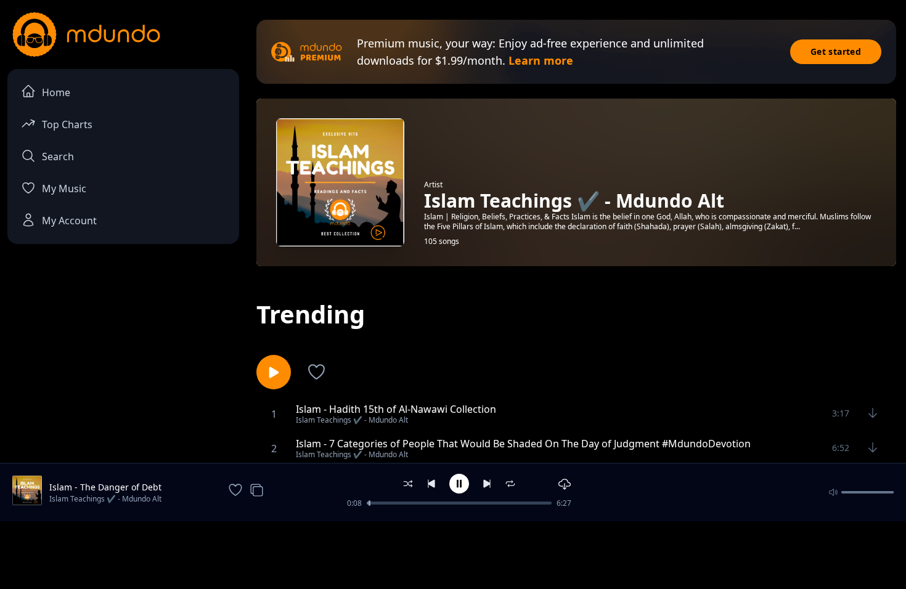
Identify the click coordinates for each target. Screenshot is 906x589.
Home (56, 92)
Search (58, 156)
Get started (835, 51)
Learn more (540, 60)
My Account (69, 220)
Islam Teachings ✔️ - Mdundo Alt (105, 499)
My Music (64, 188)
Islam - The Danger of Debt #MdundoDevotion (105, 487)
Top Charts (67, 124)
